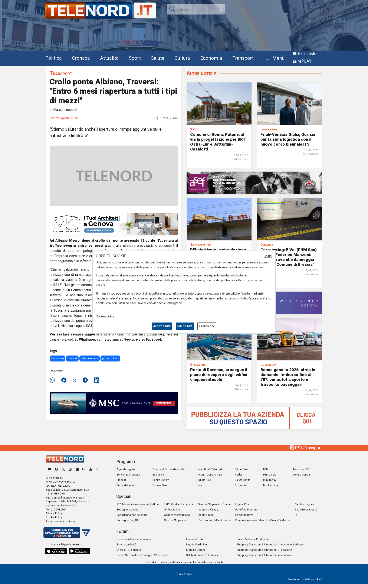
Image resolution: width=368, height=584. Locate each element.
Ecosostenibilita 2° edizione (133, 539)
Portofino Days (244, 514)
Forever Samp (160, 485)
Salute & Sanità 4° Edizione (253, 539)
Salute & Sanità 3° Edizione (202, 555)
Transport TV (301, 469)
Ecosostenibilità (126, 544)
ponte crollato (110, 358)
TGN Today (269, 479)
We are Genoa (301, 474)
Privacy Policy (54, 513)
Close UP (121, 479)
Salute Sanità (242, 479)
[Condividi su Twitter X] (74, 380)
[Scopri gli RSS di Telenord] (90, 469)
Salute (157, 58)
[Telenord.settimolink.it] (254, 418)
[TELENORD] (65, 459)
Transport (243, 58)
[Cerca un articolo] (97, 469)
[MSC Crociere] (114, 403)
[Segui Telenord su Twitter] (63, 469)
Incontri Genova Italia (210, 474)
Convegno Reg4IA (127, 520)
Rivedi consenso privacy (60, 521)
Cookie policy (105, 316)
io (296, 514)
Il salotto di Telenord (209, 469)
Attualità (109, 58)
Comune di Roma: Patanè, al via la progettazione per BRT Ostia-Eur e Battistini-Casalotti (217, 142)
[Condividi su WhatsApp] (54, 380)
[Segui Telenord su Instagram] (70, 469)
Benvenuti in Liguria (128, 474)
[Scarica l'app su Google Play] (79, 551)
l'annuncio (57, 358)
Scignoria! (241, 485)
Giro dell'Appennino (176, 520)
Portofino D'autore (246, 509)
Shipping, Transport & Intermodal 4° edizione (264, 555)
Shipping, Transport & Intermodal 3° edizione (264, 549)
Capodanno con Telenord (132, 514)
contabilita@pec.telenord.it (68, 497)
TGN (265, 469)
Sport (135, 58)
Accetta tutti (162, 326)
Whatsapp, (87, 339)
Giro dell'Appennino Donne (214, 504)
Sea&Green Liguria (306, 509)
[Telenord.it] (66, 532)
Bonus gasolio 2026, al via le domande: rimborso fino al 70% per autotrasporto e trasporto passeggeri (287, 377)
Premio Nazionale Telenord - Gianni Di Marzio (262, 520)
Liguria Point (242, 504)
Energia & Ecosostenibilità (168, 469)
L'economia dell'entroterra (214, 520)
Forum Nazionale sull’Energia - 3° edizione (142, 555)
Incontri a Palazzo (209, 509)
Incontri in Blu (206, 514)
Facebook (154, 339)
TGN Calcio (269, 474)
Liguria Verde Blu (196, 544)
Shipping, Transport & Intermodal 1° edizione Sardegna (270, 544)
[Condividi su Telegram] (85, 380)
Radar (238, 474)
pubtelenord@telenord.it (60, 505)
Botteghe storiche (127, 509)
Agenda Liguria (125, 469)
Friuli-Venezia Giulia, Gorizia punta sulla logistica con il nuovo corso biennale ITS (287, 139)
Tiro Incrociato (271, 485)
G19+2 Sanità (172, 509)
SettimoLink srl (313, 579)
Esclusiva (158, 474)
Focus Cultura (160, 479)
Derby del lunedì (126, 485)
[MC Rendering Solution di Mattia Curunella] (114, 224)
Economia (211, 58)
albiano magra (89, 358)
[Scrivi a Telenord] (83, 469)
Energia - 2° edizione (129, 549)
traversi (72, 358)
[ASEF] (254, 183)
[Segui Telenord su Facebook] (56, 469)
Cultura (182, 58)
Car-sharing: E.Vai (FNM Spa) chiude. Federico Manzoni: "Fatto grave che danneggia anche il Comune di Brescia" (288, 257)
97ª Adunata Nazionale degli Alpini (137, 504)
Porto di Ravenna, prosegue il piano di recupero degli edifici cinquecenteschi (218, 374)
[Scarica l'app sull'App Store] (56, 551)
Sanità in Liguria (304, 504)
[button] (274, 58)
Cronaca (81, 58)
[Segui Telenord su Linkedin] (77, 469)
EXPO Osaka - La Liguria (178, 504)
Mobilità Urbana (196, 549)
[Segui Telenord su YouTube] (49, 469)
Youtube (131, 339)
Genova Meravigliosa (177, 514)
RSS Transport (308, 447)
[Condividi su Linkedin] (96, 380)
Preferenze (207, 326)
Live (199, 485)
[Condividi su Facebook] (64, 380)
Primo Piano (242, 469)
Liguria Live (204, 479)
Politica (53, 58)
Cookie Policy (54, 517)
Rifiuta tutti (185, 326)
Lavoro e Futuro (195, 539)
